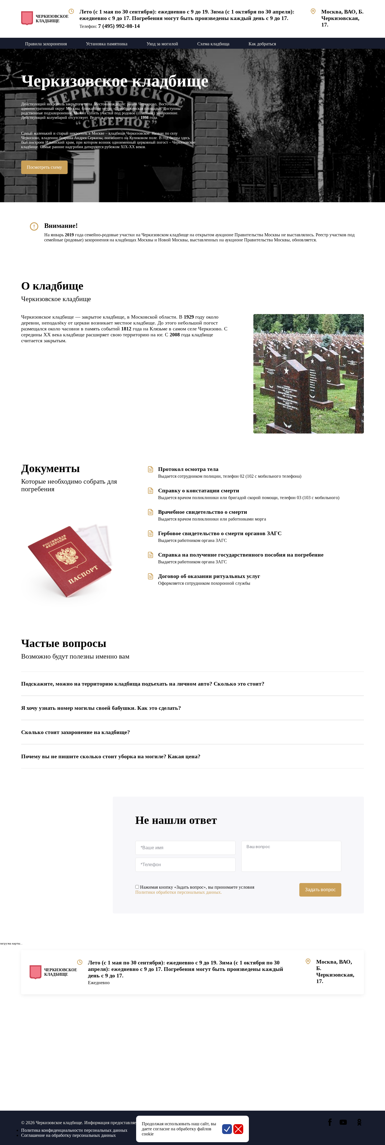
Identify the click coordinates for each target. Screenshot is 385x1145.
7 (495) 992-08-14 (119, 26)
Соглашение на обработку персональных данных (68, 1135)
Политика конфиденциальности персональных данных (74, 1130)
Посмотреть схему (44, 167)
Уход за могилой (162, 43)
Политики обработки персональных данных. (178, 892)
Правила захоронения (46, 43)
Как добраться (262, 43)
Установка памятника (106, 43)
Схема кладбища (213, 43)
